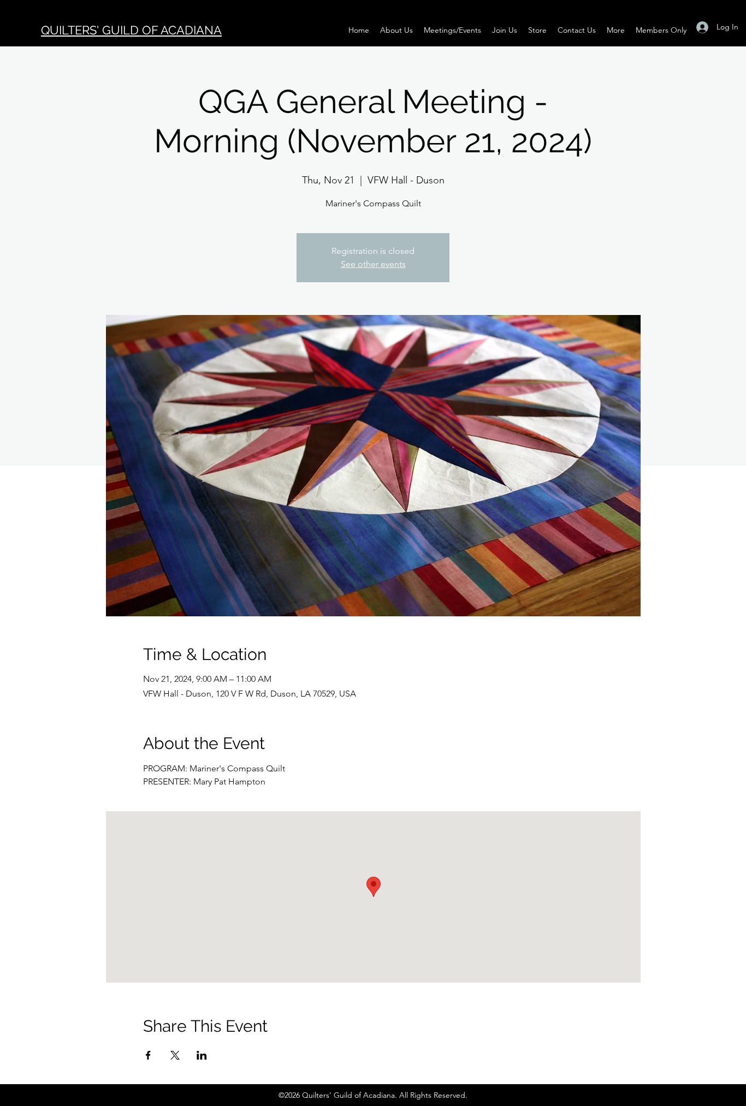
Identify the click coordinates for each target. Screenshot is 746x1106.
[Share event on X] (175, 1055)
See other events (373, 264)
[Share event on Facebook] (148, 1055)
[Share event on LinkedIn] (202, 1055)
